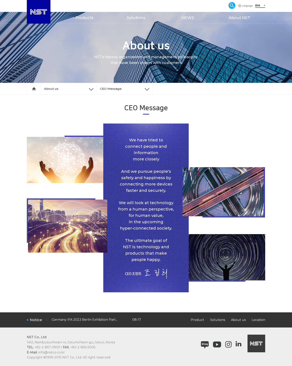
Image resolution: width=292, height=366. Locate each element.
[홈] (34, 89)
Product (197, 320)
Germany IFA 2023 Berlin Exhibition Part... (85, 320)
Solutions (136, 17)
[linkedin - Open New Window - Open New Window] (238, 343)
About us (51, 89)
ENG (257, 5)
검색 (231, 5)
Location (258, 320)
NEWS (188, 17)
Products (84, 17)
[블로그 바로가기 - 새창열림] (205, 343)
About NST (239, 17)
